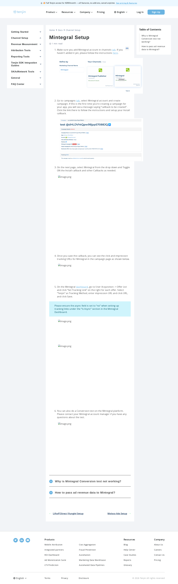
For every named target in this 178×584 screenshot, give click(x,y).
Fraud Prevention (87, 549)
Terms (47, 578)
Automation (84, 555)
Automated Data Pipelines (91, 565)
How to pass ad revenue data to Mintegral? (153, 48)
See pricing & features (126, 3)
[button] (90, 481)
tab (114, 49)
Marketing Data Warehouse (92, 560)
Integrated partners (54, 549)
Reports (127, 560)
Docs (60, 30)
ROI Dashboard (51, 555)
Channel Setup (73, 30)
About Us (158, 544)
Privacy (64, 578)
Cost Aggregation (87, 544)
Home (52, 30)
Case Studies (130, 555)
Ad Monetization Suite (55, 560)
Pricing (157, 560)
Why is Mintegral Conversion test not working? (151, 38)
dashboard (82, 286)
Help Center (129, 549)
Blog (126, 544)
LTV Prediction (51, 565)
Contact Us (159, 555)
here (115, 52)
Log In (140, 12)
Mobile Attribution (53, 544)
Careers (158, 549)
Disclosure (84, 578)
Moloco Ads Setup (117, 513)
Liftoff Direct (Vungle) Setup (68, 513)
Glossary (128, 565)
